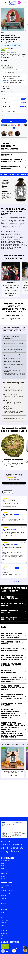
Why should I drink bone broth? (12, 605)
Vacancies (3, 915)
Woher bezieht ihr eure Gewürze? (11, 704)
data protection (5, 935)
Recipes (3, 876)
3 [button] (14, 581)
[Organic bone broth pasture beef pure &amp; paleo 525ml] (12, 758)
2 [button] (12, 581)
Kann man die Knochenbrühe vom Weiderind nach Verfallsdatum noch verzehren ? (10, 713)
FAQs (2, 917)
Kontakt (3, 912)
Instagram (3, 895)
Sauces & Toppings (6, 871)
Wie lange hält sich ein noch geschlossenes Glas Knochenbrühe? (11, 635)
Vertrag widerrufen (6, 928)
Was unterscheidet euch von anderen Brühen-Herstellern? (12, 679)
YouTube (3, 900)
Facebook (3, 898)
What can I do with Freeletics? (9, 611)
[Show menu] (1, 3)
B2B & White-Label (6, 860)
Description (6, 155)
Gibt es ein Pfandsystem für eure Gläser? (11, 665)
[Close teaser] (16, 948)
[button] (4, 48)
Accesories (4, 873)
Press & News (4, 920)
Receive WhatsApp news (7, 893)
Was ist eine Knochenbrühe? (8, 672)
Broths (2, 866)
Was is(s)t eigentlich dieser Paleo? (10, 167)
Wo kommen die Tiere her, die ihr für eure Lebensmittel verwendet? (12, 696)
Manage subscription (6, 885)
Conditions (4, 933)
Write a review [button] (14, 483)
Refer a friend (5, 887)
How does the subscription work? (10, 598)
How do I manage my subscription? (10, 618)
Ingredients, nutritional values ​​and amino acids (12, 161)
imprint (3, 938)
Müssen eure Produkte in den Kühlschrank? (12, 650)
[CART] (25, 3)
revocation (4, 930)
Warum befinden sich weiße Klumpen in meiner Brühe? (12, 688)
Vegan (2, 863)
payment (3, 925)
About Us (3, 879)
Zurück (2, 32)
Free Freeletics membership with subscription (12, 87)
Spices (2, 868)
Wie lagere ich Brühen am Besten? (12, 643)
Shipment (3, 922)
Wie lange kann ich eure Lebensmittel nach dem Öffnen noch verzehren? (12, 657)
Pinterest (3, 903)
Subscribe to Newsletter (7, 890)
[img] (5, 498)
